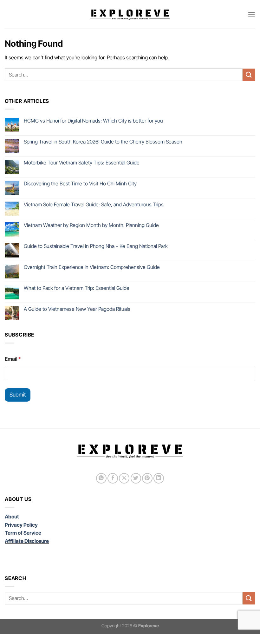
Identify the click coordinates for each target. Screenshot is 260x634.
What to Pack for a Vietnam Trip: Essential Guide (76, 288)
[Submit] (249, 75)
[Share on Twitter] (136, 478)
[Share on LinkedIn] (158, 478)
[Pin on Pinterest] (147, 478)
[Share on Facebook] (112, 478)
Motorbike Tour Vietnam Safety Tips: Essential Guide (82, 163)
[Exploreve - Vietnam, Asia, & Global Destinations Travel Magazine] (130, 14)
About (12, 516)
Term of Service (23, 533)
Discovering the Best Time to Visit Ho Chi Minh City (80, 184)
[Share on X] (124, 478)
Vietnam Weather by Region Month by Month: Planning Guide (91, 225)
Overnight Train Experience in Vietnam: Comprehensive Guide (92, 267)
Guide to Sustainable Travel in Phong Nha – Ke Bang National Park (96, 246)
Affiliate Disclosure (27, 541)
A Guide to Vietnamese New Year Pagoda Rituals (77, 309)
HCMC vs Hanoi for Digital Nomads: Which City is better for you (93, 121)
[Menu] (251, 14)
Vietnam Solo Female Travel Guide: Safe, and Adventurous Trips (94, 205)
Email (13, 359)
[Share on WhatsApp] (101, 478)
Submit (18, 394)
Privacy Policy (21, 525)
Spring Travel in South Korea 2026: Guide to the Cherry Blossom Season (103, 142)
